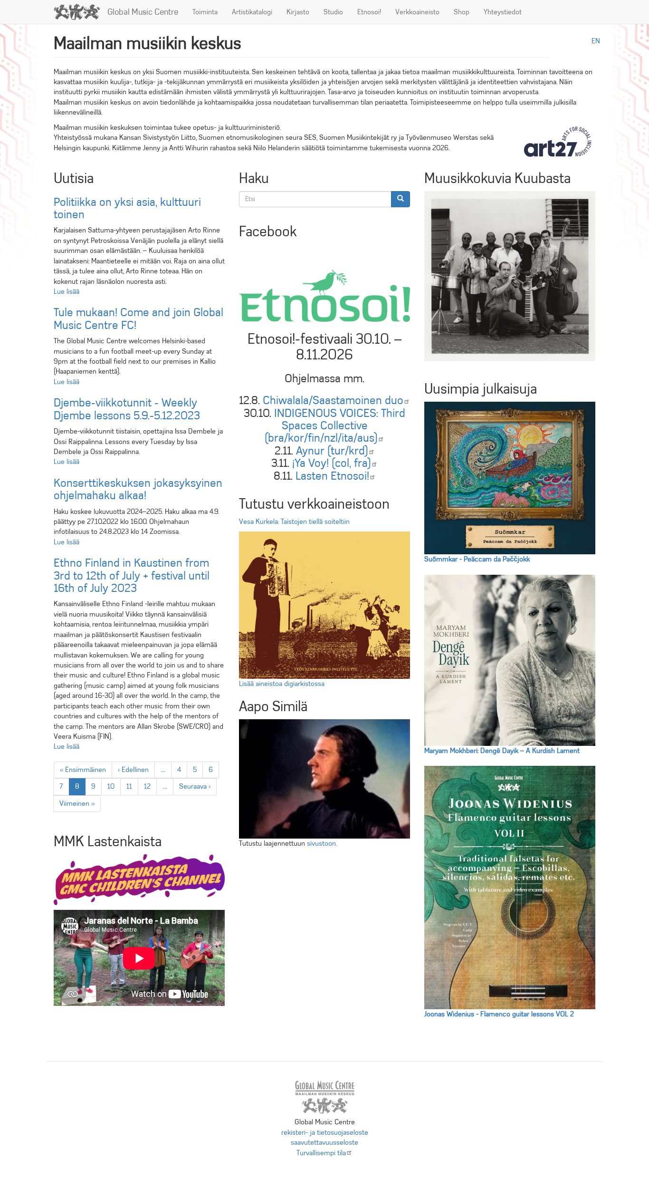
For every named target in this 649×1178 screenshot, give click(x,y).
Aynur (332, 450)
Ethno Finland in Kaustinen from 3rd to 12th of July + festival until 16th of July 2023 (132, 575)
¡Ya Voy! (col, (331, 463)
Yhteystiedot (503, 12)
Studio (333, 12)
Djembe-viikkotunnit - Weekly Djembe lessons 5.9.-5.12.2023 (127, 409)
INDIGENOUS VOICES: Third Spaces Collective (335, 425)
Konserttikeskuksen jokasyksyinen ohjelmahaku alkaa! (138, 489)
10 (113, 786)
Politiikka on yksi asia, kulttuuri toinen (127, 208)
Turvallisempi (321, 1153)
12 (150, 786)
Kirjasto (297, 12)
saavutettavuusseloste (324, 1142)
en (596, 41)
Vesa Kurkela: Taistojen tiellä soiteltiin (294, 521)
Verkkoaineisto (417, 12)
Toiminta (205, 12)
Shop (461, 12)
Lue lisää (66, 291)
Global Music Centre (142, 12)
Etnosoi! (369, 12)
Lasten (332, 476)
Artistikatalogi (252, 12)
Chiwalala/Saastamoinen (333, 400)
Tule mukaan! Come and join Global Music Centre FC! (138, 318)
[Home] (80, 12)
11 (132, 786)
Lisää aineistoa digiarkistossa (281, 683)
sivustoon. (322, 843)
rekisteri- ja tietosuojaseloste (324, 1132)
